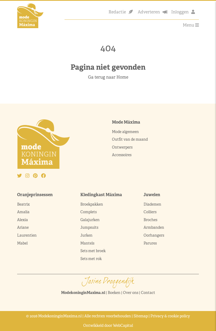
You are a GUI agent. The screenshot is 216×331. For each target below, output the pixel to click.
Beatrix (23, 204)
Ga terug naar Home (108, 77)
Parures (150, 243)
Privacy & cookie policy (170, 316)
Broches (150, 219)
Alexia (22, 219)
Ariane (23, 227)
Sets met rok (91, 258)
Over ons (130, 292)
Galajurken (90, 219)
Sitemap (141, 316)
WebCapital (123, 325)
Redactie (117, 12)
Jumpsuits (89, 227)
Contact (148, 292)
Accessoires (121, 154)
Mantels (87, 243)
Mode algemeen (125, 131)
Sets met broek (93, 250)
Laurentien (27, 235)
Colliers (150, 212)
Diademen (153, 204)
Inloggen (180, 12)
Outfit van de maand (130, 139)
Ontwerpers (122, 147)
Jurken (86, 235)
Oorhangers (154, 235)
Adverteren (149, 12)
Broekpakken (91, 204)
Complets (88, 212)
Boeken (114, 292)
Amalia (23, 212)
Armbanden (154, 227)
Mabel (22, 243)
